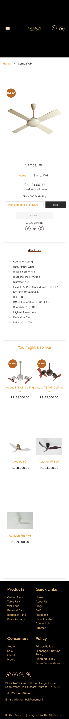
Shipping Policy (45, 658)
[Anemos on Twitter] (8, 676)
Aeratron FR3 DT (49, 461)
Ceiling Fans (15, 597)
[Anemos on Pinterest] (28, 676)
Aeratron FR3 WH (20, 535)
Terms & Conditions (48, 663)
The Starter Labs (54, 715)
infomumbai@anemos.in (29, 699)
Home (7, 63)
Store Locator (44, 619)
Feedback (42, 614)
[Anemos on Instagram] (21, 676)
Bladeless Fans (16, 614)
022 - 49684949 (20, 693)
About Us (41, 601)
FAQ (38, 610)
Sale (10, 651)
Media (11, 659)
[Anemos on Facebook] (15, 676)
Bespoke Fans (16, 619)
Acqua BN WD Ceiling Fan (20, 389)
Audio (11, 646)
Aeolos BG (20, 461)
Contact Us (43, 623)
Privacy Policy (44, 646)
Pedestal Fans (16, 610)
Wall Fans (13, 606)
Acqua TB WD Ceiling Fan (49, 389)
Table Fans (14, 601)
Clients (11, 655)
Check (56, 205)
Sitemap (41, 627)
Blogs (39, 606)
